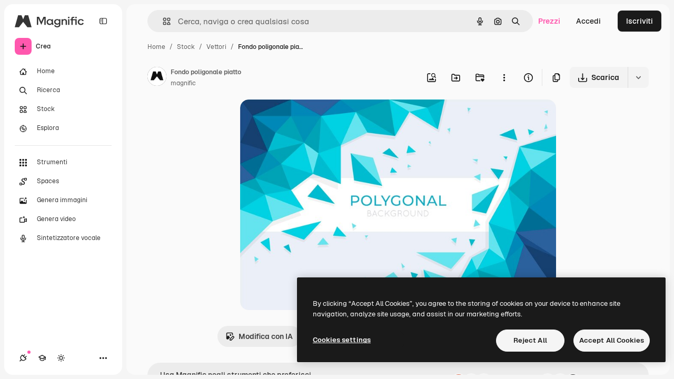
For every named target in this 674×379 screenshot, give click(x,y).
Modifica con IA (266, 336)
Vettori (216, 47)
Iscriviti (639, 21)
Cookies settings (342, 339)
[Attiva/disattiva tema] (61, 358)
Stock (186, 47)
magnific (183, 83)
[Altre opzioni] (503, 77)
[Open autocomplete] (162, 21)
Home (156, 47)
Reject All (530, 340)
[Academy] (42, 358)
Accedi (588, 21)
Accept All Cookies (611, 340)
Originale (309, 120)
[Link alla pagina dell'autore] (156, 78)
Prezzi (549, 21)
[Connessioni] (23, 358)
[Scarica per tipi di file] (638, 77)
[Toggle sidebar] (103, 21)
